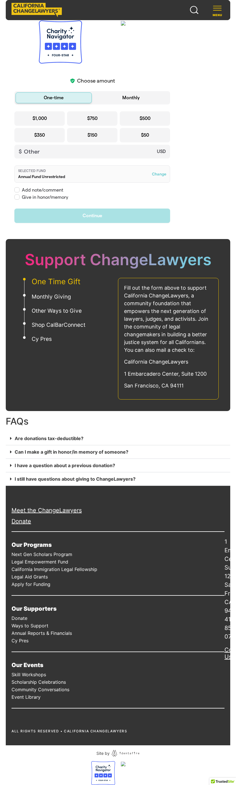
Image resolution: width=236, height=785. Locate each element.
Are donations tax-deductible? (49, 438)
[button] (118, 438)
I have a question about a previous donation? (65, 465)
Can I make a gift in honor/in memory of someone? (71, 452)
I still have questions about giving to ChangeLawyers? (75, 479)
